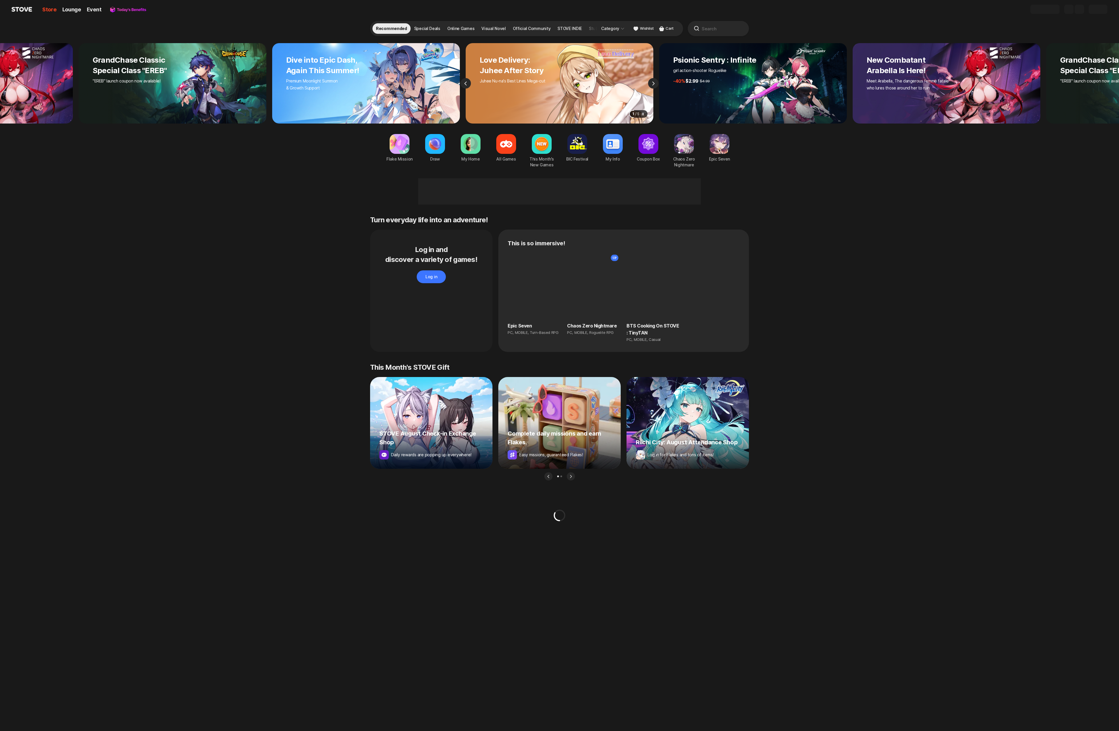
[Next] (653, 83)
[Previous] (465, 83)
